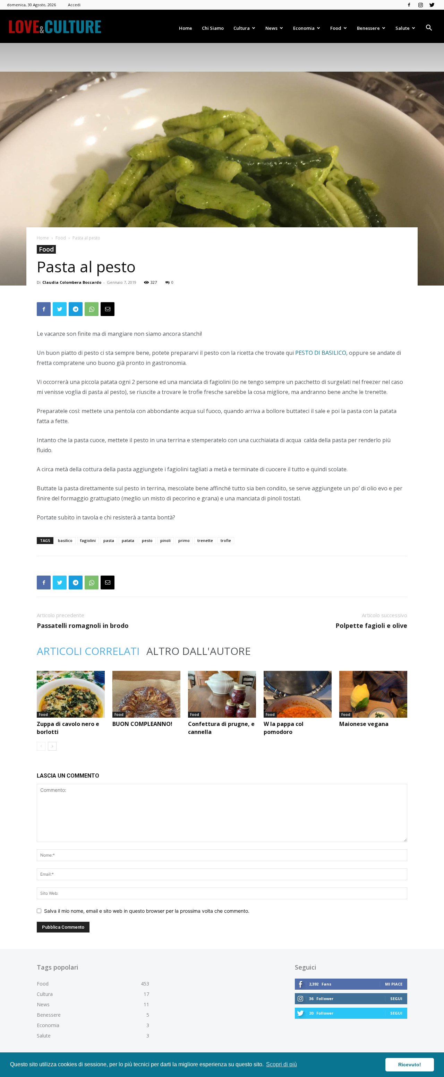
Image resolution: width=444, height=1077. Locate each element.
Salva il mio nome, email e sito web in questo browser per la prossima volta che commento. (146, 911)
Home (185, 28)
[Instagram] (420, 5)
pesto (147, 540)
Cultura (241, 28)
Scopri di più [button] (281, 1064)
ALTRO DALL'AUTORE (198, 651)
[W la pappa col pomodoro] (298, 694)
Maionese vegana (363, 724)
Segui (396, 998)
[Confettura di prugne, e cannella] (222, 694)
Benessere (368, 28)
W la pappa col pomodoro (284, 728)
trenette (205, 540)
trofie (226, 540)
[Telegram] (76, 309)
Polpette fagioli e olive (371, 625)
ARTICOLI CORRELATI (88, 651)
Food (335, 28)
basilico (65, 540)
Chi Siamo (213, 28)
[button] (428, 28)
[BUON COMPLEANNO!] (146, 694)
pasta (108, 540)
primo (184, 540)
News (271, 28)
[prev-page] (41, 746)
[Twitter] (432, 5)
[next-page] (52, 746)
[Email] (107, 309)
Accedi (74, 4)
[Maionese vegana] (373, 694)
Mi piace (393, 984)
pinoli (165, 540)
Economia (304, 28)
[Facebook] (409, 5)
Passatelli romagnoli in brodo (83, 625)
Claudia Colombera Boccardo (71, 282)
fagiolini (88, 540)
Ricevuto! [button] (409, 1064)
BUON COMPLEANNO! (142, 724)
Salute (402, 28)
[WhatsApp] (92, 309)
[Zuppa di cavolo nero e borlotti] (71, 694)
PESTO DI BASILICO (320, 353)
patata (128, 540)
